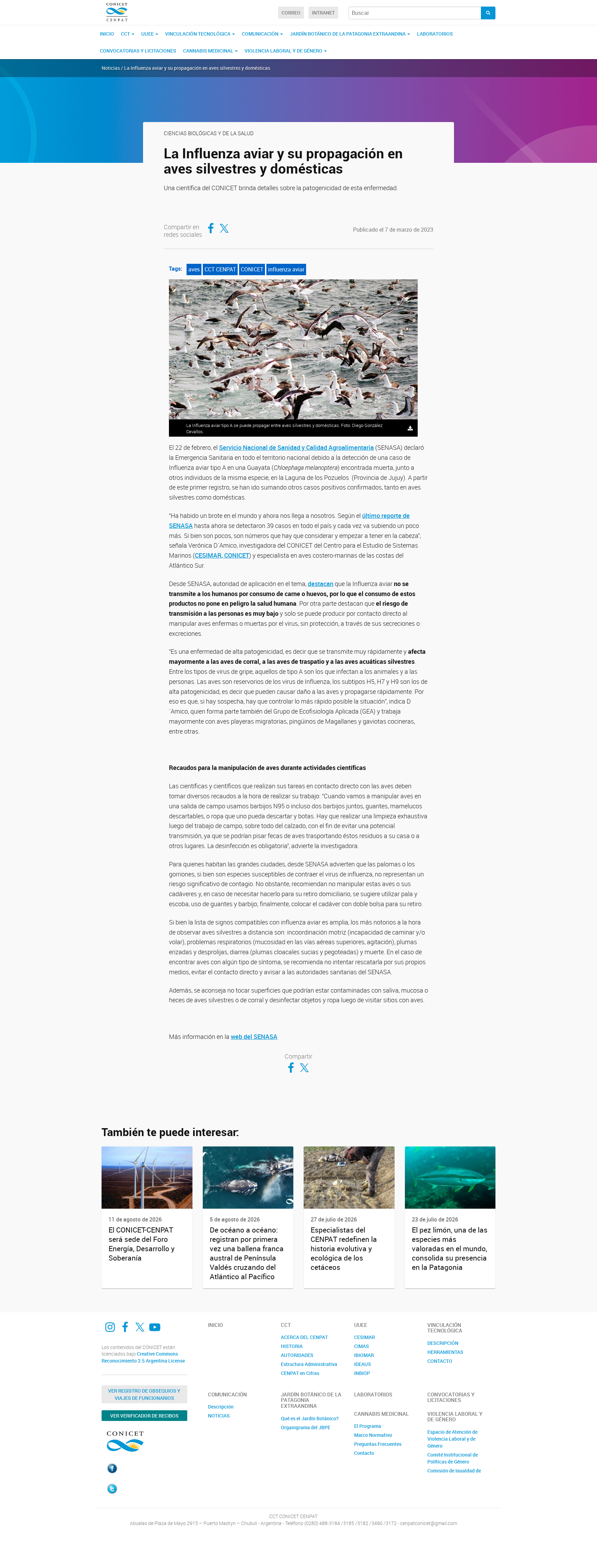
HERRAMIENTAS (445, 1352)
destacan (320, 583)
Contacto (364, 1453)
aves (194, 269)
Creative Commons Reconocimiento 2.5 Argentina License (143, 1357)
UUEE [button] (148, 33)
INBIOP (362, 1373)
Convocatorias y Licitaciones (138, 50)
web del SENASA (254, 1036)
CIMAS (361, 1346)
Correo (291, 12)
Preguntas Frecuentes (377, 1444)
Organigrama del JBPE (305, 1427)
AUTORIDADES (297, 1355)
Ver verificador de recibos (144, 1415)
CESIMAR (364, 1337)
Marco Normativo (373, 1435)
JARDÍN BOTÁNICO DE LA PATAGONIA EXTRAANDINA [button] (348, 33)
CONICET (252, 269)
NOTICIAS (219, 1415)
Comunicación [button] (260, 33)
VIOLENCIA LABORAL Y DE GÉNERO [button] (284, 50)
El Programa (367, 1426)
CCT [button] (126, 33)
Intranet (323, 12)
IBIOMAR (364, 1355)
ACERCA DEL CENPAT (304, 1337)
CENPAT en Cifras (300, 1373)
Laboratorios (435, 33)
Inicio (107, 33)
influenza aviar (286, 269)
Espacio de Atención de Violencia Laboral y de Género (452, 1439)
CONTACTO (439, 1361)
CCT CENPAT (220, 269)
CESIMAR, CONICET (222, 555)
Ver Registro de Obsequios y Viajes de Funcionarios (144, 1394)
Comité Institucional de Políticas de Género (452, 1458)
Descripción (221, 1406)
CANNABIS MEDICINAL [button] (208, 50)
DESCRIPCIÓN (442, 1343)
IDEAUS (362, 1364)
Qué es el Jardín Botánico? (310, 1418)
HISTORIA (292, 1346)
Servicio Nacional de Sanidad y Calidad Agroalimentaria (296, 447)
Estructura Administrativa (309, 1364)
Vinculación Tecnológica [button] (198, 33)
